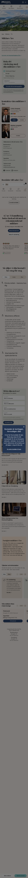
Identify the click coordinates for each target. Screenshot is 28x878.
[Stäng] (24, 427)
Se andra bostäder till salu (14, 449)
